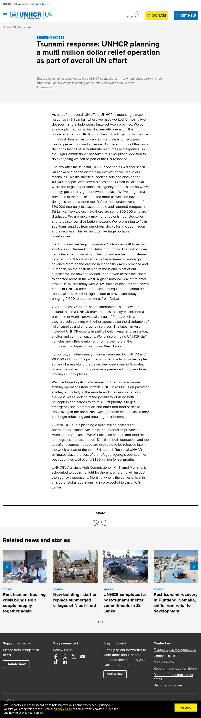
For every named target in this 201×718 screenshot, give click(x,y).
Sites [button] (137, 16)
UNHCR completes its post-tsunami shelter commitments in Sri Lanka (124, 602)
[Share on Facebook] (104, 522)
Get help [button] (188, 15)
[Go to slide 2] (103, 623)
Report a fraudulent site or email (173, 676)
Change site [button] (37, 4)
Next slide (194, 566)
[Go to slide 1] (99, 623)
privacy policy (63, 709)
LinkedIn (64, 661)
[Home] (23, 15)
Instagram (64, 656)
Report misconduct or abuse (175, 668)
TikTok (55, 661)
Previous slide (7, 566)
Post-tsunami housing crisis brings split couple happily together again (24, 602)
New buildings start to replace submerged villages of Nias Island (74, 600)
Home (6, 27)
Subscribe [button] (115, 674)
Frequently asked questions (175, 649)
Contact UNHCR (166, 656)
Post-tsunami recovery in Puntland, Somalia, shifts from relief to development (175, 602)
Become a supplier (168, 685)
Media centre (164, 662)
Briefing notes (22, 27)
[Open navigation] (5, 15)
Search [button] (130, 16)
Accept (186, 707)
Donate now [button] (16, 664)
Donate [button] (159, 15)
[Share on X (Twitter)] (95, 522)
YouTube (82, 656)
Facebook (55, 656)
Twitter (73, 656)
